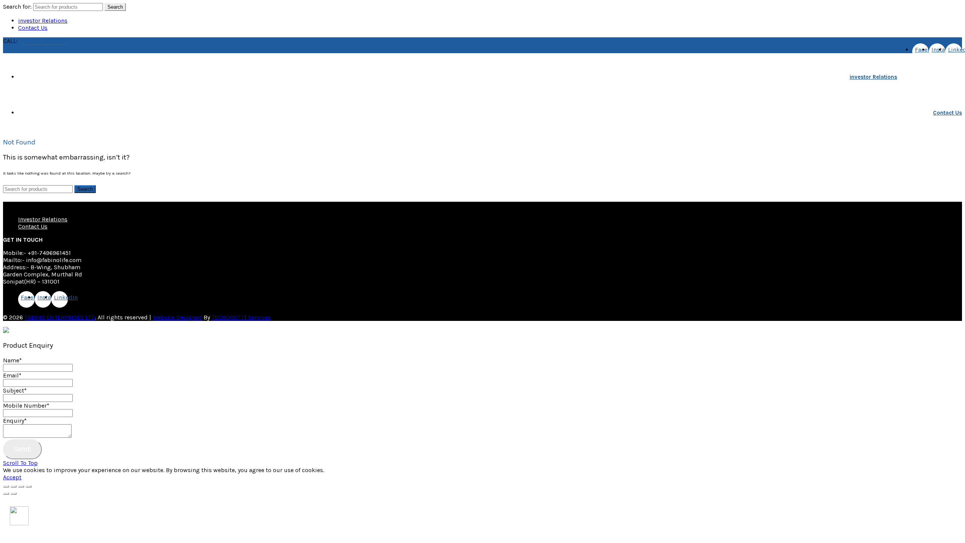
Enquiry (15, 420)
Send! (22, 449)
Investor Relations (42, 219)
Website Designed (177, 317)
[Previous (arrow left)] (6, 493)
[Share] (14, 486)
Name (12, 360)
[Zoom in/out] (29, 486)
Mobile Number (26, 405)
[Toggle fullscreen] (21, 486)
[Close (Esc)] (6, 486)
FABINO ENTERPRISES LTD (60, 317)
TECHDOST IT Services (241, 317)
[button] (19, 523)
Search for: (17, 6)
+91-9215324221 (44, 40)
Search (115, 7)
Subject (15, 390)
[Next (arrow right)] (14, 493)
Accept (12, 477)
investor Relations (42, 20)
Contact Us (32, 27)
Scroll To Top (20, 462)
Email (12, 375)
